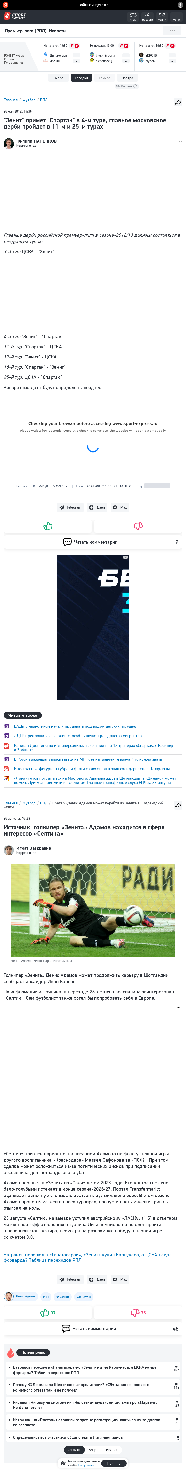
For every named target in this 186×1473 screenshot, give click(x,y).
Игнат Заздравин (33, 848)
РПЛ (43, 100)
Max (123, 507)
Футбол (30, 100)
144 (176, 1388)
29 (177, 1405)
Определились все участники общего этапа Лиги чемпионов (68, 1437)
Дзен (101, 507)
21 (177, 1423)
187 (176, 1370)
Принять (113, 1463)
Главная (11, 100)
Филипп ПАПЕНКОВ (36, 141)
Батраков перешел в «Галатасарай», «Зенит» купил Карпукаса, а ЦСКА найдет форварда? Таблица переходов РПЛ (89, 1257)
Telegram (74, 507)
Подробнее (86, 1465)
